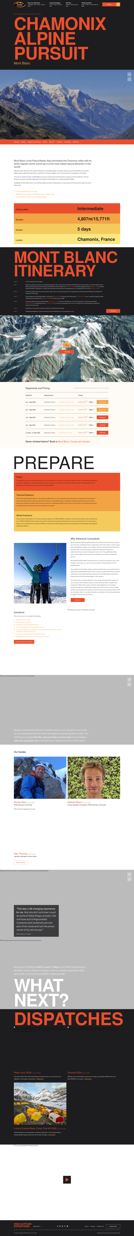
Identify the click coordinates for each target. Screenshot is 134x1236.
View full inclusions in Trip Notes (24, 642)
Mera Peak (70, 967)
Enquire (109, 4)
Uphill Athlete (49, 485)
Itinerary (23, 142)
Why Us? (77, 600)
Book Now (76, 142)
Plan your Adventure (34, 3)
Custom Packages (54, 3)
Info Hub (68, 3)
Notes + (91, 402)
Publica (119, 1232)
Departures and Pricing (34, 142)
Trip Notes (113, 311)
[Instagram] (59, 1226)
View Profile (30, 802)
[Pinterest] (64, 1226)
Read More (40, 1079)
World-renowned (86, 3)
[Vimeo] (67, 1226)
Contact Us (100, 1226)
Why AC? (52, 142)
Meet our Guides (20, 862)
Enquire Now (102, 402)
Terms (87, 1226)
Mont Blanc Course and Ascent (74, 441)
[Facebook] (57, 1226)
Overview (16, 142)
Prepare (45, 142)
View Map (67, 352)
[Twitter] (62, 1226)
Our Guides (67, 142)
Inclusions (59, 142)
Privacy (92, 1226)
